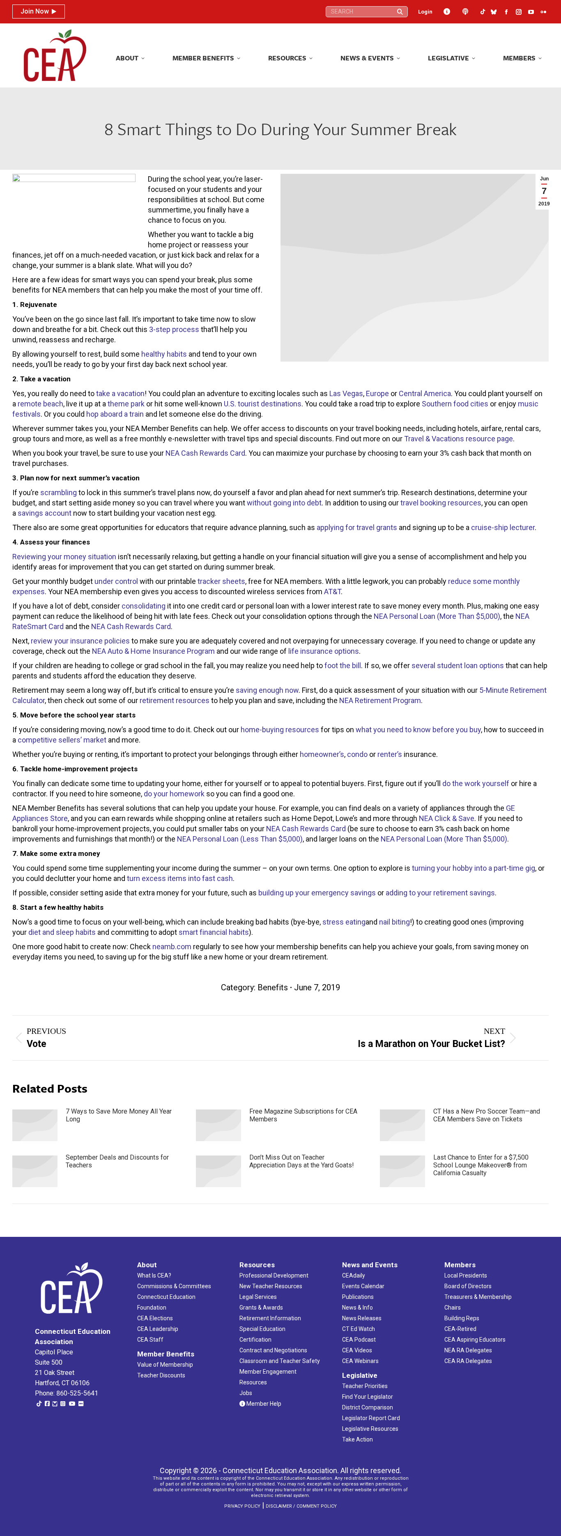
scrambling (58, 492)
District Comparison (367, 1407)
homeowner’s (322, 754)
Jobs (245, 1393)
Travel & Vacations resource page (458, 438)
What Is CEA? (154, 1275)
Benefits (273, 987)
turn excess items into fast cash (180, 878)
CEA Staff (150, 1339)
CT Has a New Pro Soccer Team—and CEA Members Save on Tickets (486, 1115)
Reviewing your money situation (64, 556)
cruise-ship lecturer (503, 527)
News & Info (357, 1307)
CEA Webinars (360, 1361)
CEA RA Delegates (468, 1361)
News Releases (362, 1318)
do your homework (174, 793)
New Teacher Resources (270, 1286)
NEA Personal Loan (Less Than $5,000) (240, 839)
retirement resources (174, 700)
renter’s (389, 754)
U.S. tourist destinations (262, 403)
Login (425, 12)
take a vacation (120, 393)
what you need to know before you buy (418, 729)
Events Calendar (363, 1286)
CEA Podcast (359, 1339)
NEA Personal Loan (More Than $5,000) (437, 616)
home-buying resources (280, 729)
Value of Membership (165, 1364)
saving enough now (267, 690)
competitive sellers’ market (62, 740)
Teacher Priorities (365, 1386)
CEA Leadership (157, 1329)
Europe (377, 393)
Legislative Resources (370, 1428)
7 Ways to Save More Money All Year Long (119, 1115)
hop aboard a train (115, 414)
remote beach (40, 403)
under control (116, 581)
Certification (255, 1339)
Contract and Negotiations (273, 1350)
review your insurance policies (80, 641)
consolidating (144, 606)
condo (357, 754)
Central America (425, 393)
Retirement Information (270, 1318)
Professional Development (273, 1275)
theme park (126, 403)
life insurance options (323, 651)
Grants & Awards (261, 1307)
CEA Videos (357, 1350)
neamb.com (171, 946)
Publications (358, 1297)
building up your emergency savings (317, 892)
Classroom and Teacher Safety (279, 1361)
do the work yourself (475, 783)
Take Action (357, 1439)
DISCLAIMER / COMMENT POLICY (301, 1506)
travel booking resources (440, 502)
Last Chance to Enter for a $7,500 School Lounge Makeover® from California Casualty (481, 1165)
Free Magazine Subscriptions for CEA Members (303, 1115)
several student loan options (458, 665)
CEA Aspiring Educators (475, 1339)
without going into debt (284, 502)
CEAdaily (353, 1275)
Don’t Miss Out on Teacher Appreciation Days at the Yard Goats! (301, 1161)
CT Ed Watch (358, 1329)
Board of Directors (468, 1286)
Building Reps (461, 1318)
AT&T (332, 591)
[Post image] (34, 1125)
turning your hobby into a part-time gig (473, 868)
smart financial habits (214, 932)
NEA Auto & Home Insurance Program (153, 651)
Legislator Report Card (371, 1418)
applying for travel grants (357, 527)
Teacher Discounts (161, 1375)
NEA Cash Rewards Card (205, 453)
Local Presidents (465, 1275)
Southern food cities (455, 403)
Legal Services (258, 1297)
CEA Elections (155, 1318)
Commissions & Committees (174, 1286)
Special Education (262, 1329)
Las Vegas (346, 393)
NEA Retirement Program (380, 700)
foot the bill (342, 665)
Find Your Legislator (367, 1396)
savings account (44, 513)
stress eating (344, 922)
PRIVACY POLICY (242, 1506)
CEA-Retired (460, 1329)
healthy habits (164, 354)
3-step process (174, 329)
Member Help (263, 1403)
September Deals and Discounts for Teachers (117, 1161)
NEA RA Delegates (468, 1350)
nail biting (394, 922)
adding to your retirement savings (440, 892)
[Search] (400, 11)
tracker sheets (221, 581)
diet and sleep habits (62, 932)
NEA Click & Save (446, 818)
